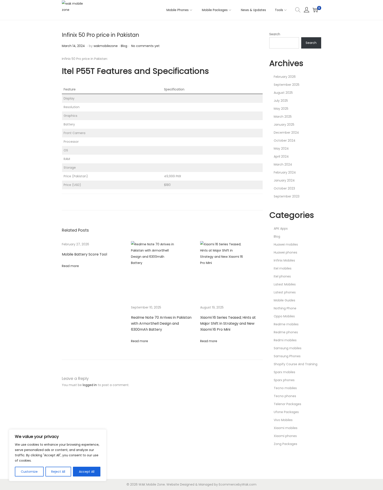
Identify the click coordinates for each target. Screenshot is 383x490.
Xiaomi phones (285, 436)
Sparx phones (284, 380)
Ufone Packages (286, 412)
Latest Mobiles (285, 284)
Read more (70, 266)
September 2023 (286, 196)
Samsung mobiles (287, 348)
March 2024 (283, 164)
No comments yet (145, 46)
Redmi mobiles (285, 340)
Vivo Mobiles (283, 420)
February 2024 (285, 172)
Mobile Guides (284, 300)
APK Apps (281, 228)
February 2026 (285, 76)
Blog (124, 46)
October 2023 (284, 188)
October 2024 (284, 140)
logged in (90, 385)
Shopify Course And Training (295, 364)
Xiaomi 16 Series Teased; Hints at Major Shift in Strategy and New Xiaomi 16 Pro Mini (228, 323)
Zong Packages (285, 444)
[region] (57, 455)
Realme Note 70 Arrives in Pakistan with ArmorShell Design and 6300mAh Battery (161, 323)
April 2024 (281, 156)
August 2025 (283, 92)
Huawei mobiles (286, 244)
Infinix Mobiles (284, 260)
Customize (29, 471)
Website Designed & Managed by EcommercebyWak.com (211, 484)
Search (274, 34)
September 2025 (286, 84)
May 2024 (281, 148)
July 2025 (281, 100)
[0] (315, 10)
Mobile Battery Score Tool (84, 254)
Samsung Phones (287, 356)
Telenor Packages (287, 404)
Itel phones (282, 276)
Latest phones (285, 292)
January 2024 (284, 180)
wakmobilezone (106, 46)
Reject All (58, 471)
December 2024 (286, 132)
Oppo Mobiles (284, 316)
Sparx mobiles (284, 372)
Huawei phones (285, 252)
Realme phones (286, 332)
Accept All (86, 471)
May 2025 (281, 108)
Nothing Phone (285, 308)
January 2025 (284, 124)
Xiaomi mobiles (285, 428)
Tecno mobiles (285, 388)
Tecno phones (285, 396)
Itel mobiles (282, 268)
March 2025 (283, 116)
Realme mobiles (286, 324)
